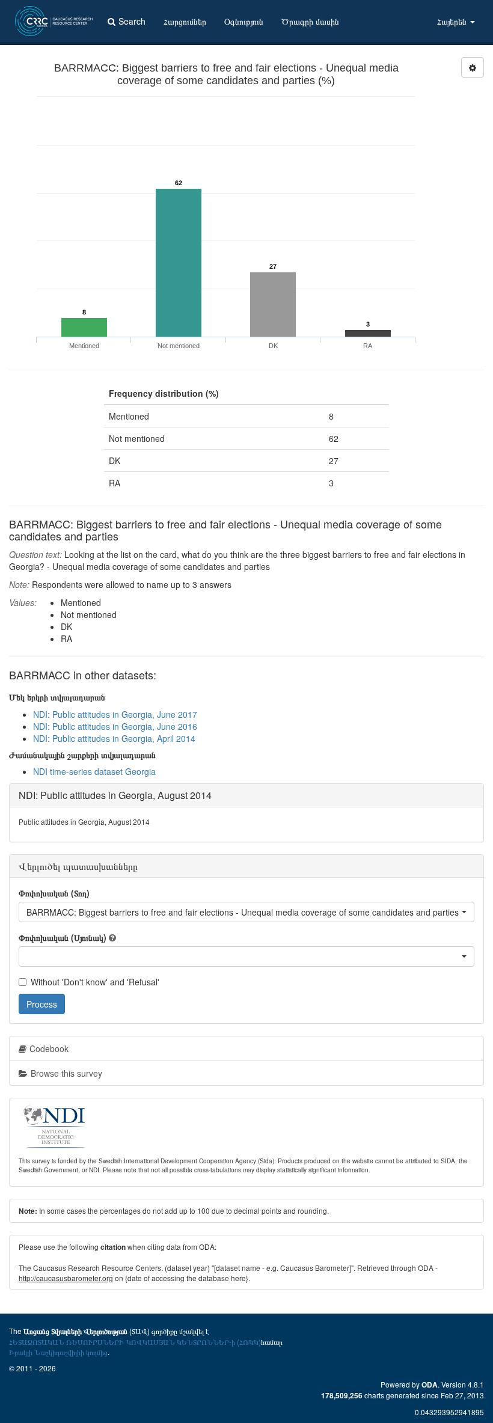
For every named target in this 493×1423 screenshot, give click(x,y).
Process (41, 1004)
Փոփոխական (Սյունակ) (62, 937)
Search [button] (131, 21)
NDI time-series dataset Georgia (94, 771)
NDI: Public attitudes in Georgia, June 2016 (115, 726)
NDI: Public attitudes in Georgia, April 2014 (114, 738)
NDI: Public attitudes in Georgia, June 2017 (115, 714)
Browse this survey (66, 1073)
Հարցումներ (185, 21)
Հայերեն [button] (453, 21)
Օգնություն (243, 21)
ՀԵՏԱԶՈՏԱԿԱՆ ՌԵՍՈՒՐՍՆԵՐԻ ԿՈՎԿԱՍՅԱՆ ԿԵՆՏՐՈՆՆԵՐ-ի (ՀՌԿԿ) (135, 1341)
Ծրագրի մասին (310, 21)
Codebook (49, 1048)
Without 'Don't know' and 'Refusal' (95, 982)
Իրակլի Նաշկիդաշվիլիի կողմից (58, 1352)
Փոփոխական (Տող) (54, 893)
